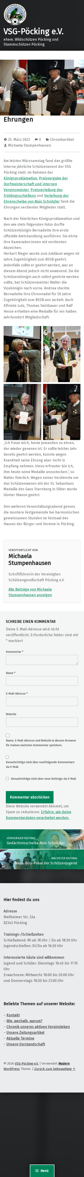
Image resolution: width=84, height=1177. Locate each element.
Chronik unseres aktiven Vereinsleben (38, 1027)
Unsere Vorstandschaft (25, 1044)
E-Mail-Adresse (17, 693)
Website (11, 714)
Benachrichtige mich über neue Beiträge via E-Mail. (43, 778)
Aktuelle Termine (20, 1038)
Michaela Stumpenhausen (29, 145)
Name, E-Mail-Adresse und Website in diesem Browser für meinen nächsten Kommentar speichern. (41, 743)
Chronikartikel (62, 139)
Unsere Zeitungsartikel (25, 1032)
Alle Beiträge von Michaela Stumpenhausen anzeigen (30, 592)
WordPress (12, 1069)
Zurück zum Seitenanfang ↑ (54, 1069)
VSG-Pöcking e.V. (34, 31)
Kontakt (13, 1015)
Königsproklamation (20, 178)
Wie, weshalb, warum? (24, 1021)
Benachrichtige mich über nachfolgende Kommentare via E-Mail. (40, 764)
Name (10, 673)
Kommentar (14, 651)
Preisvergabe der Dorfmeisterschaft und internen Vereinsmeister (36, 184)
